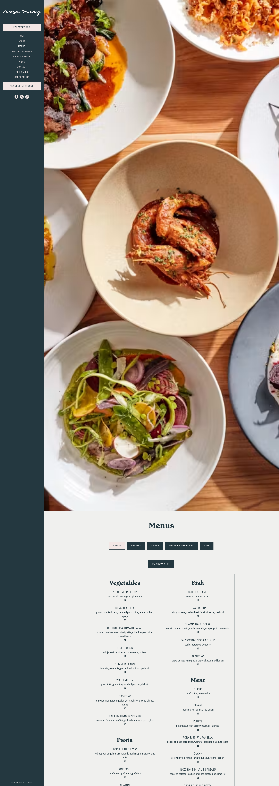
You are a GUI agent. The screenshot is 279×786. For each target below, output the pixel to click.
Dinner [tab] (117, 545)
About (21, 41)
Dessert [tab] (136, 545)
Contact (22, 67)
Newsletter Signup (22, 86)
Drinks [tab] (155, 545)
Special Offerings (22, 51)
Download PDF (163, 563)
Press (22, 62)
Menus (21, 46)
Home (22, 36)
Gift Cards (22, 72)
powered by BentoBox (27, 782)
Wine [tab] (206, 545)
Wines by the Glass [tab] (181, 545)
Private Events (21, 56)
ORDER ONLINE (22, 77)
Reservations (27, 27)
